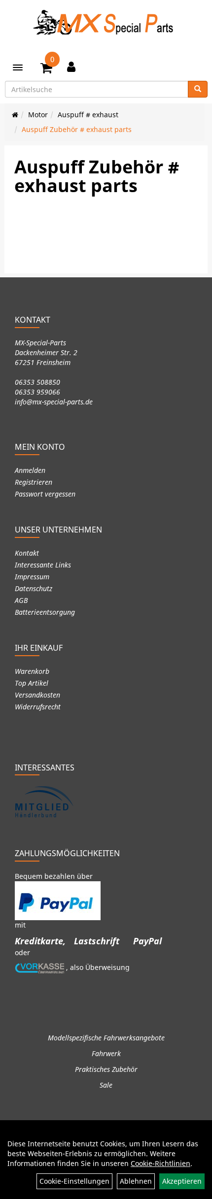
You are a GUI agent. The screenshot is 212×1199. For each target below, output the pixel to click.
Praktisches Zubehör (106, 1069)
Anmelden (30, 470)
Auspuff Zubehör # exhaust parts (77, 129)
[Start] (15, 114)
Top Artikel (31, 683)
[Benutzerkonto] (71, 66)
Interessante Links (43, 564)
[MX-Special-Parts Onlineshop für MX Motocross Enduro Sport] (106, 22)
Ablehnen (136, 1181)
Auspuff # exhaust (88, 114)
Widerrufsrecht (38, 706)
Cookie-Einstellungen (74, 1181)
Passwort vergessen (45, 494)
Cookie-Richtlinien (160, 1163)
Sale (106, 1085)
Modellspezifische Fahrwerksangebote (106, 1037)
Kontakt (27, 553)
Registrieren (33, 482)
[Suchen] (198, 89)
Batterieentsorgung (45, 612)
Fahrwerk (106, 1053)
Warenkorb (32, 671)
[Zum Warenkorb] (46, 69)
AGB (21, 600)
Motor (38, 114)
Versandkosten (37, 694)
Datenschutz (33, 588)
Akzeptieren (182, 1181)
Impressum (32, 576)
